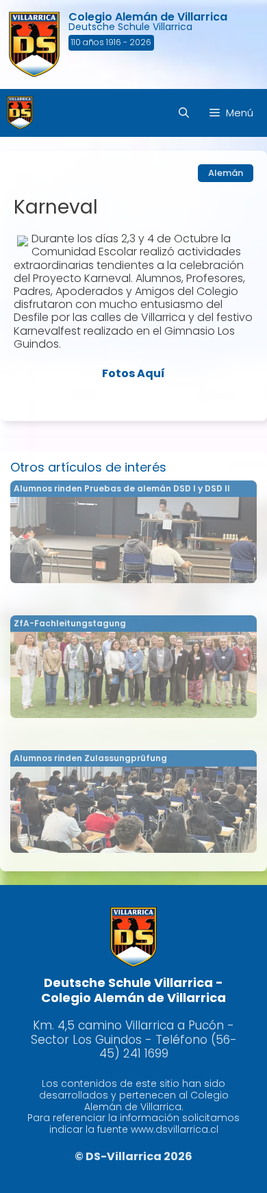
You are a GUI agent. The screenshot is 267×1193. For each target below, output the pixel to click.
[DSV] (20, 113)
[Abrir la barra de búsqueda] (183, 113)
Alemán (225, 172)
